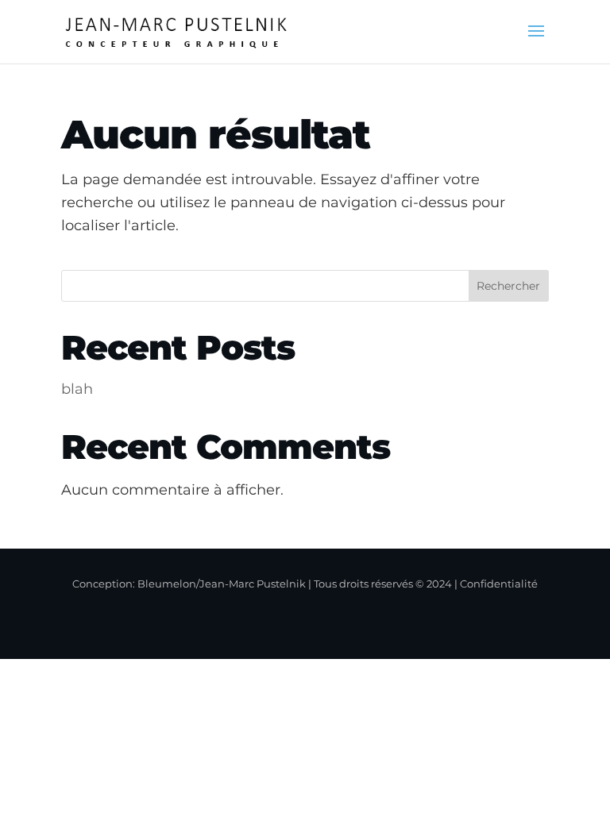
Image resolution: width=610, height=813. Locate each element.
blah (77, 389)
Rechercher (508, 286)
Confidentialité (499, 583)
